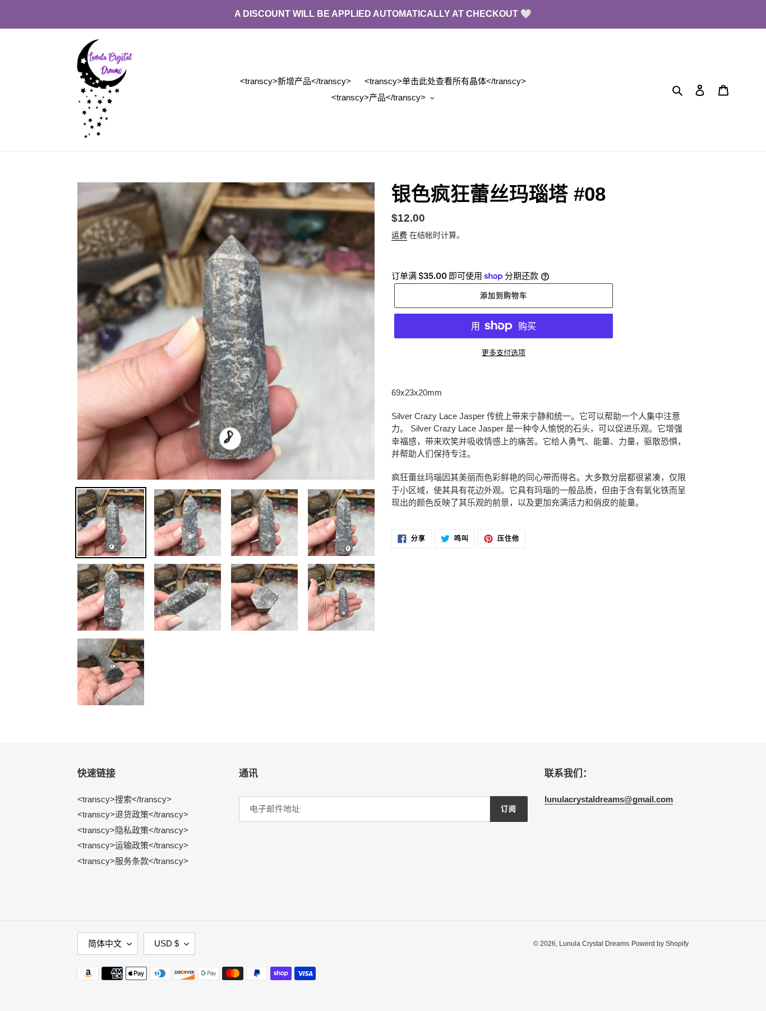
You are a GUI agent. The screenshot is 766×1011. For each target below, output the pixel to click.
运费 (399, 235)
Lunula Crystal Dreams (594, 944)
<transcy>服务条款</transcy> (132, 861)
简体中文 (105, 943)
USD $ (166, 943)
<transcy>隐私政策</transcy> (132, 830)
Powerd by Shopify (660, 944)
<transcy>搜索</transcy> (124, 799)
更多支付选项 (503, 352)
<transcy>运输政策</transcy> (132, 845)
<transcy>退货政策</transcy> (132, 814)
